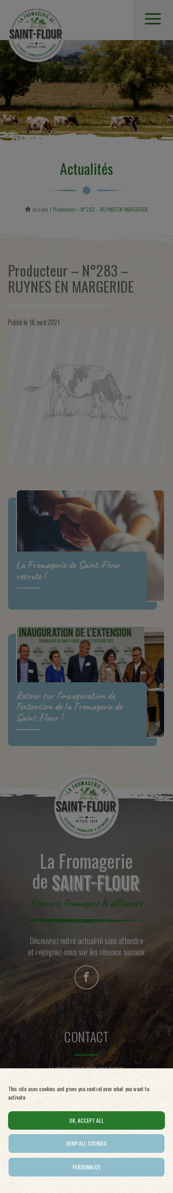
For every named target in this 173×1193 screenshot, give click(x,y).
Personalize (86, 1167)
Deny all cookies (86, 1143)
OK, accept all (86, 1120)
